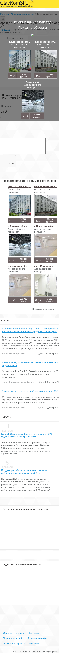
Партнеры (33, 633)
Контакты (34, 643)
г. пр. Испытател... (44, 266)
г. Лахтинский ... (33, 82)
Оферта (7, 633)
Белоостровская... (19, 41)
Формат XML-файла (14, 643)
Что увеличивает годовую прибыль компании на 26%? (30, 391)
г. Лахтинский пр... (18, 226)
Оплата (20, 633)
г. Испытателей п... (45, 226)
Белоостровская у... (19, 186)
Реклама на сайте (37, 638)
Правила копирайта (13, 638)
